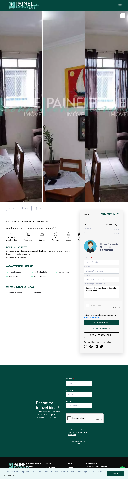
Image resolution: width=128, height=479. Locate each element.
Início (8, 221)
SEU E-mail (88, 266)
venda (16, 221)
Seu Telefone (71, 401)
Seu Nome (70, 379)
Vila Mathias (42, 221)
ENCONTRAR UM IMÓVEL (79, 442)
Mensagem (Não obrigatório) (95, 284)
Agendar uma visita (101, 329)
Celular (87, 275)
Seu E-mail (70, 390)
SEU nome (88, 258)
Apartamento (28, 221)
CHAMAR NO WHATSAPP (103, 335)
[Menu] (120, 5)
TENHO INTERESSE (101, 322)
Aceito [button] (115, 474)
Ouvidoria (69, 467)
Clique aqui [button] (9, 475)
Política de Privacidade (92, 317)
